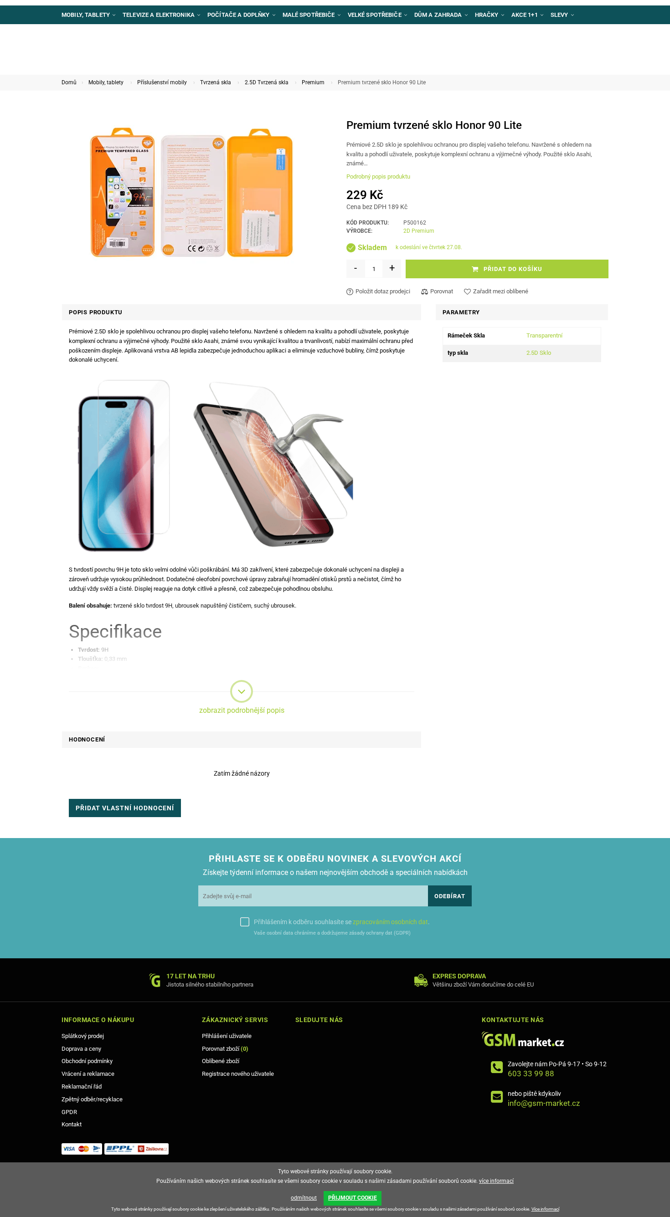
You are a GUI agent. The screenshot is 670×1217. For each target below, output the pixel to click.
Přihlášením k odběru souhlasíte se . (342, 922)
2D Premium (418, 231)
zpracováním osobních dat (390, 922)
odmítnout (304, 1198)
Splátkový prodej (83, 1036)
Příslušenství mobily (162, 82)
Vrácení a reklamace (88, 1073)
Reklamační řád (82, 1086)
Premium (313, 82)
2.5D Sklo (538, 352)
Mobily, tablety (106, 82)
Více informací (545, 1209)
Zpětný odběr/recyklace (92, 1099)
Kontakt (72, 1124)
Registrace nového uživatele (238, 1073)
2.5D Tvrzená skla (267, 82)
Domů (69, 82)
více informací (496, 1181)
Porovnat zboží (225, 1048)
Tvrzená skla (215, 82)
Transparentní (544, 335)
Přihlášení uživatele (227, 1036)
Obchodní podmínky (87, 1061)
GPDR (69, 1112)
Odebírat (449, 896)
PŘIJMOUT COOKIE (352, 1198)
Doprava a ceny (81, 1048)
